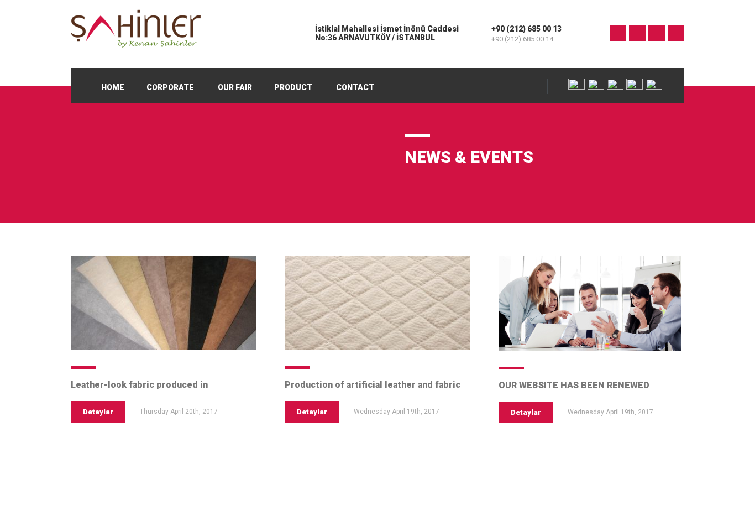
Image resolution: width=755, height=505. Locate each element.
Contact (355, 87)
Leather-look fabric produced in (139, 384)
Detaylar (98, 412)
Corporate (170, 87)
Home (112, 87)
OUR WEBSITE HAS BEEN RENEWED (574, 385)
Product (293, 87)
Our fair (235, 87)
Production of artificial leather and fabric (372, 384)
